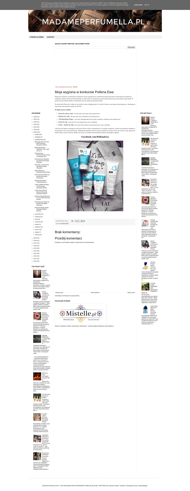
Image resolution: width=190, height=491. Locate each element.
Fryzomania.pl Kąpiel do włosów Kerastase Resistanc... (42, 203)
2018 (35, 240)
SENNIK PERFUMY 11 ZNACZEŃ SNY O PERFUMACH (46, 339)
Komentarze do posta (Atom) (70, 296)
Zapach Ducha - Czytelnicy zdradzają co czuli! (46, 274)
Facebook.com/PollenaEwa (95, 136)
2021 (35, 129)
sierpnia (37, 216)
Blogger (145, 485)
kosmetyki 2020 (64, 223)
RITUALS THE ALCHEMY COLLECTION (46, 376)
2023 (35, 124)
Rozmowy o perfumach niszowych (45, 454)
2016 (35, 245)
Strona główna (95, 292)
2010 (35, 261)
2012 (35, 256)
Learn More (138, 5)
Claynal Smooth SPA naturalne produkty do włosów (154, 223)
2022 (35, 127)
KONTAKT (50, 37)
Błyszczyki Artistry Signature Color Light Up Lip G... (42, 149)
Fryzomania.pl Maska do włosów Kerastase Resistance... (42, 176)
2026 (35, 117)
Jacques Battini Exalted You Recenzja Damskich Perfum (42, 186)
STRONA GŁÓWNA (37, 37)
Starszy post (131, 292)
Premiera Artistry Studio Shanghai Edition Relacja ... (42, 209)
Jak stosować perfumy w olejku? (46, 396)
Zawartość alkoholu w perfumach (45, 436)
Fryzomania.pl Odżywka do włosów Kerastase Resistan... (42, 160)
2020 (35, 132)
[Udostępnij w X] (80, 221)
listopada (38, 137)
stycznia (37, 234)
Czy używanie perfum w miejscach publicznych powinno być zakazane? (40, 358)
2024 (35, 122)
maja (36, 224)
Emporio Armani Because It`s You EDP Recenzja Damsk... (42, 197)
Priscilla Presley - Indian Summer (153, 264)
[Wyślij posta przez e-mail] (72, 221)
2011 (35, 258)
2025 (35, 119)
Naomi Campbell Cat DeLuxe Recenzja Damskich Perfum (45, 296)
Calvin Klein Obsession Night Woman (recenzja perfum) (154, 310)
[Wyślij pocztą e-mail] (76, 221)
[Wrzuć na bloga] (78, 221)
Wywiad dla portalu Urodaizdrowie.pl (41, 181)
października (39, 139)
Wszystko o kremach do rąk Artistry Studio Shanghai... (42, 166)
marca (37, 229)
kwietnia (37, 227)
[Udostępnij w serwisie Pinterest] (84, 221)
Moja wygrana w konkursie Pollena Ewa (42, 171)
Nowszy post (59, 292)
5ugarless (123, 485)
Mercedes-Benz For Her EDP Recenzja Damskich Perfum (42, 143)
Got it (147, 5)
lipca (36, 219)
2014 (35, 251)
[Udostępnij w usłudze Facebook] (82, 221)
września (38, 214)
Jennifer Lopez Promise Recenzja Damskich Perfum (45, 418)
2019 (35, 238)
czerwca (37, 222)
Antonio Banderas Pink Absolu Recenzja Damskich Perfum (45, 317)
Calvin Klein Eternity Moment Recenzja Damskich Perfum (41, 192)
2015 (35, 248)
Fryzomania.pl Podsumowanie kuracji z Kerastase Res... (42, 155)
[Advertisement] (95, 67)
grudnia (37, 134)
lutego (37, 232)
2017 (35, 243)
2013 (35, 253)
